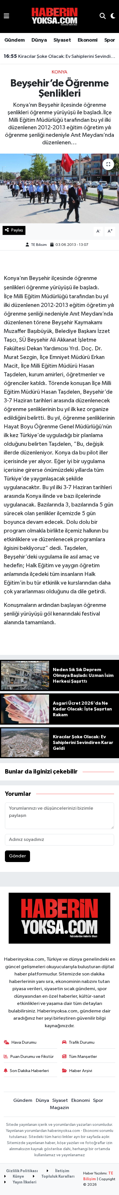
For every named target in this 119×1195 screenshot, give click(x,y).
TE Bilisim (39, 245)
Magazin (59, 1107)
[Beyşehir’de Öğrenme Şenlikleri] (59, 188)
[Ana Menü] (6, 16)
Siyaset (62, 40)
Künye (18, 1177)
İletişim (61, 1171)
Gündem (14, 40)
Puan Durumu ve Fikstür (32, 1056)
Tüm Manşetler (83, 1056)
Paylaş (17, 230)
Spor (109, 40)
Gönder (17, 856)
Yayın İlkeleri (24, 1182)
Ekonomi (88, 40)
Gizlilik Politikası (22, 1171)
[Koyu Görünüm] (110, 16)
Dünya (39, 40)
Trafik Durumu (81, 1042)
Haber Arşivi (80, 1071)
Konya (59, 72)
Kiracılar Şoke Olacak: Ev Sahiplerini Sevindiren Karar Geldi (60, 56)
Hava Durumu (24, 1042)
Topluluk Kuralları (57, 1177)
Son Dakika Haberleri (29, 1071)
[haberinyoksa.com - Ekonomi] (54, 16)
